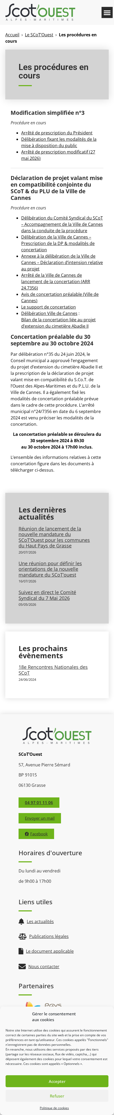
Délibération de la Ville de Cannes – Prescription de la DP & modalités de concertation (58, 243)
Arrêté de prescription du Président (57, 133)
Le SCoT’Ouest (39, 35)
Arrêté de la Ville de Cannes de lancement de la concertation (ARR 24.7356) (55, 281)
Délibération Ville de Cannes (49, 313)
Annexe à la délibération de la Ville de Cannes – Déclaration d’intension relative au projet (62, 262)
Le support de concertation (48, 307)
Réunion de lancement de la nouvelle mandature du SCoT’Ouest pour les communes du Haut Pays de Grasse (54, 537)
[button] (107, 12)
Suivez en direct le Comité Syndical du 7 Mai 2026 (47, 595)
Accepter (57, 1081)
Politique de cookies (54, 1108)
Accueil (12, 35)
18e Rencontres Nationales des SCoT (53, 670)
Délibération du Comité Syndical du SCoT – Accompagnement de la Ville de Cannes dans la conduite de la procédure (62, 224)
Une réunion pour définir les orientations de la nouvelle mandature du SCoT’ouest (50, 569)
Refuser (57, 1096)
